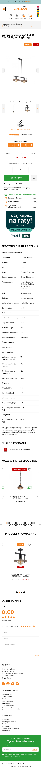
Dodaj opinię (27, 134)
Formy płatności (7, 694)
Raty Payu (5, 699)
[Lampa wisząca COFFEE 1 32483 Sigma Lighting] (13, 108)
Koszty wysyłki (7, 696)
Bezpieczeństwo (7, 701)
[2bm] (20, 9)
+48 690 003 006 (8, 676)
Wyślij (37, 655)
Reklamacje (6, 726)
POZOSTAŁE (7, 715)
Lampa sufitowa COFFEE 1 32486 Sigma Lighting (21, 575)
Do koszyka (16, 178)
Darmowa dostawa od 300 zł (12, 710)
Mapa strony (6, 730)
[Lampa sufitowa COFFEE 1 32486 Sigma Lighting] (27, 108)
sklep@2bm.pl (6, 678)
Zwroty (4, 724)
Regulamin (5, 719)
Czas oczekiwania (8, 705)
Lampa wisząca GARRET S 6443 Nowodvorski (20, 497)
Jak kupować (6, 703)
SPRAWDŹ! (29, 2)
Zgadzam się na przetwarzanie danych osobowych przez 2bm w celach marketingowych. (21, 755)
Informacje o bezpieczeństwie (20, 449)
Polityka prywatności (9, 722)
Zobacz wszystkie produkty (20, 129)
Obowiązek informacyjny (10, 728)
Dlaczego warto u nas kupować (12, 708)
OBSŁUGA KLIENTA (10, 690)
